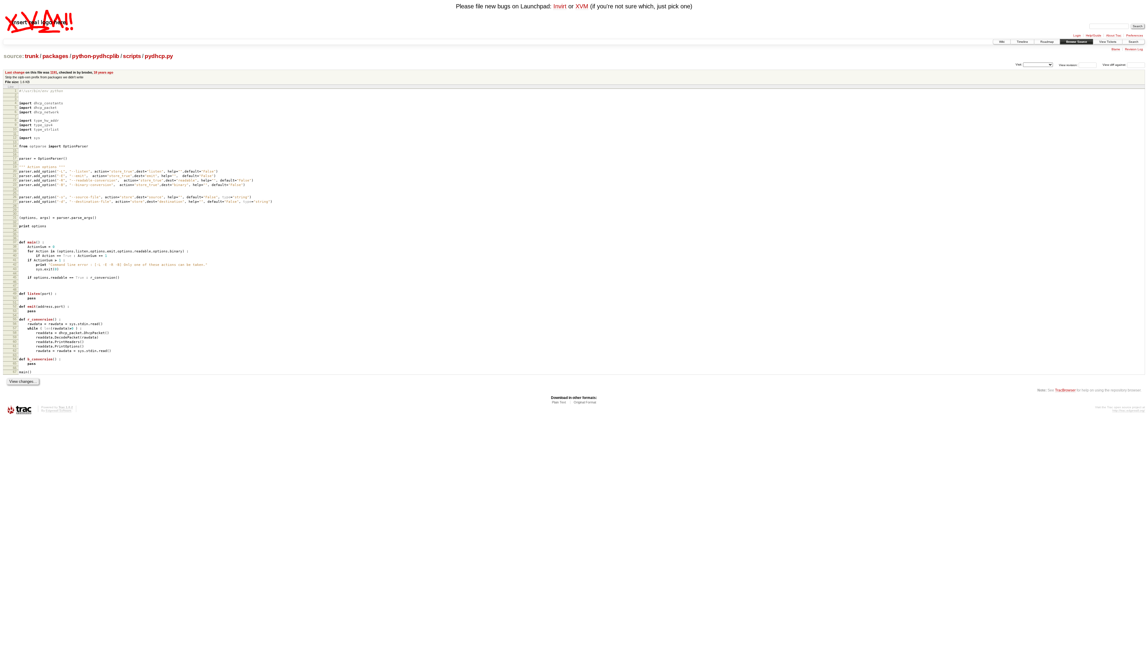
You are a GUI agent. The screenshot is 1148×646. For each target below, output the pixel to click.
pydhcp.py (159, 56)
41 (14, 260)
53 (14, 311)
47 (14, 285)
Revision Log (1134, 49)
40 (14, 255)
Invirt (560, 6)
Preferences (1134, 35)
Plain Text (559, 402)
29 (14, 209)
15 (14, 150)
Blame (1116, 49)
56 (14, 323)
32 (14, 222)
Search (1133, 41)
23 (14, 184)
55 (14, 319)
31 (14, 217)
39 (14, 251)
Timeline (1022, 41)
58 (14, 332)
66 (14, 368)
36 (14, 238)
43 (14, 269)
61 (14, 346)
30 (14, 213)
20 (14, 171)
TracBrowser (1065, 390)
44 (14, 273)
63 (14, 355)
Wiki (1001, 41)
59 (14, 337)
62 (14, 350)
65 (14, 363)
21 (14, 175)
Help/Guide (1093, 35)
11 (14, 133)
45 (14, 277)
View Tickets (1107, 41)
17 (14, 158)
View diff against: (1115, 64)
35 (14, 234)
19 (14, 166)
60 (14, 341)
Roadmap (1047, 41)
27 (14, 201)
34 (14, 230)
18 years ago (103, 72)
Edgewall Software (58, 410)
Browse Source (1076, 41)
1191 (53, 72)
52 (14, 306)
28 (14, 206)
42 (14, 264)
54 (14, 315)
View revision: (1068, 64)
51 (14, 302)
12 (14, 137)
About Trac (1113, 35)
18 (14, 162)
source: (14, 56)
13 (14, 142)
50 (14, 298)
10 (14, 129)
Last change (15, 72)
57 (14, 328)
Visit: (1019, 64)
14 (14, 146)
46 (14, 282)
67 (14, 372)
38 (14, 246)
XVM (581, 6)
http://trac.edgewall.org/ (1128, 410)
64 (14, 359)
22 (14, 180)
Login (1077, 35)
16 (14, 154)
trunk (32, 56)
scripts (132, 56)
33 (14, 226)
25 (14, 193)
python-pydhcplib (95, 56)
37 (14, 242)
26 (14, 197)
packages (55, 56)
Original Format (585, 402)
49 (14, 293)
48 (14, 289)
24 (14, 189)
